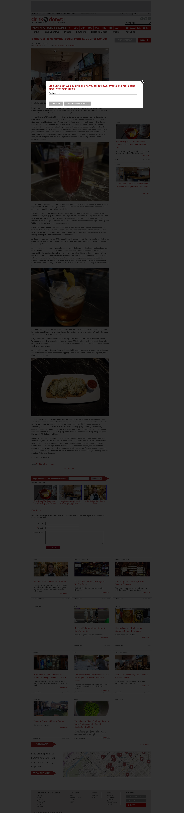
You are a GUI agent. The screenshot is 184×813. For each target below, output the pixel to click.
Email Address (54, 93)
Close (142, 82)
